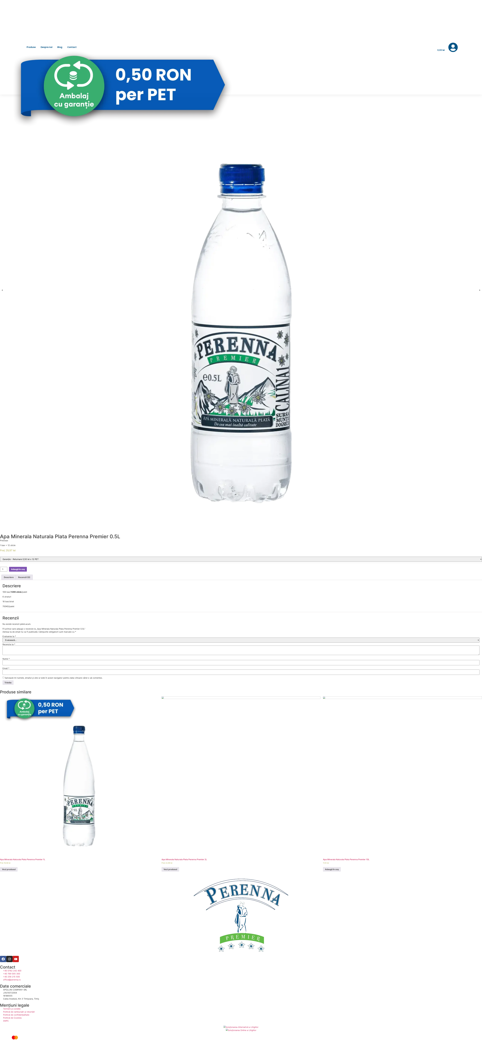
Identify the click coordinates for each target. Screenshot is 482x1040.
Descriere (9, 577)
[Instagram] (9, 959)
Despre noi (46, 47)
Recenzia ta (9, 644)
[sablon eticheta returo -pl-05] (241, 290)
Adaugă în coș (332, 869)
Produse (31, 47)
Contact (72, 47)
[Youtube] (16, 959)
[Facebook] (3, 959)
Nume (6, 659)
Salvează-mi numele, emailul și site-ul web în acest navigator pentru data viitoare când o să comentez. (54, 678)
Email (6, 668)
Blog (59, 47)
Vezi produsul (9, 869)
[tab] (8, 577)
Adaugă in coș (18, 569)
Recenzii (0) (24, 577)
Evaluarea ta (9, 636)
